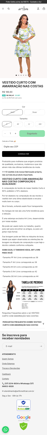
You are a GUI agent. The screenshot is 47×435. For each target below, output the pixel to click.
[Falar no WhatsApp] (5, 429)
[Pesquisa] (8, 8)
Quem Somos (7, 359)
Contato (5, 379)
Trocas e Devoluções (11, 368)
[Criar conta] (41, 346)
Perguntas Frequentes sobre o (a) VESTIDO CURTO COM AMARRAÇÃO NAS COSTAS (20, 314)
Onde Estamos (8, 363)
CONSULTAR (23, 154)
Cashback (6, 374)
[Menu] (3, 9)
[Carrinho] (44, 8)
